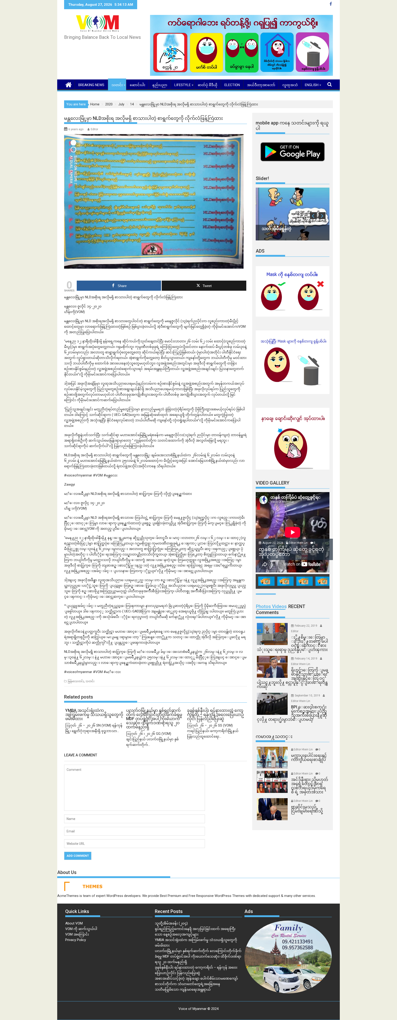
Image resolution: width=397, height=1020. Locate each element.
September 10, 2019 (308, 695)
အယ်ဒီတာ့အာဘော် (261, 85)
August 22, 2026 (273, 542)
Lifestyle (182, 85)
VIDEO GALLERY (272, 483)
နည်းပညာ (159, 85)
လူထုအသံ (290, 85)
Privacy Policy (75, 940)
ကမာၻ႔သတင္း (274, 736)
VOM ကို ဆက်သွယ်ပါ (81, 929)
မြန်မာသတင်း (76, 681)
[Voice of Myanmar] (68, 84)
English (311, 85)
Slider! (262, 178)
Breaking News (91, 85)
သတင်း (117, 85)
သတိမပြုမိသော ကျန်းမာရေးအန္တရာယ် (183, 989)
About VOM (74, 923)
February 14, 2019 (306, 658)
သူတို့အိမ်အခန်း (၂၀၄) (171, 923)
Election (232, 85)
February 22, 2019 (306, 625)
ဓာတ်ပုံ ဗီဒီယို (207, 85)
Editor (94, 129)
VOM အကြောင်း (77, 934)
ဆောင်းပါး (137, 85)
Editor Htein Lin (298, 542)
